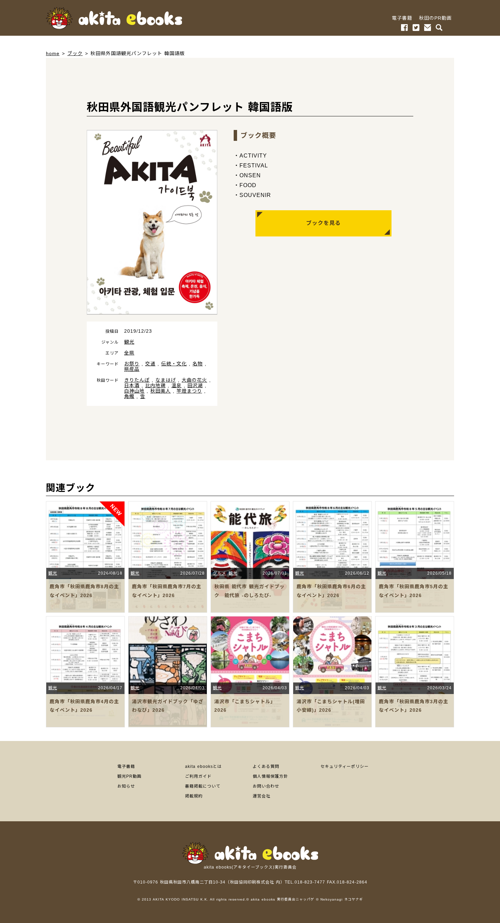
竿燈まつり (189, 391)
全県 (129, 352)
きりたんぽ (137, 380)
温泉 (176, 385)
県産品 (131, 369)
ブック (75, 53)
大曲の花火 (194, 380)
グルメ (219, 573)
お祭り (131, 363)
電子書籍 (402, 18)
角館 (129, 396)
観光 (129, 342)
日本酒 (131, 385)
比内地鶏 (155, 385)
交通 (150, 363)
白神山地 (134, 391)
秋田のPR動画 (435, 18)
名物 (198, 363)
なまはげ (165, 380)
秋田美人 (160, 391)
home (53, 53)
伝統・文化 (174, 363)
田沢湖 (195, 385)
